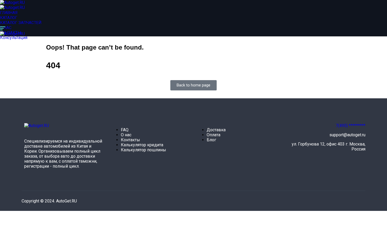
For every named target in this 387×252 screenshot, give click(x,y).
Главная (8, 12)
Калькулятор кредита (142, 144)
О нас (6, 27)
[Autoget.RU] (12, 2)
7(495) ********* (350, 125)
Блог (211, 139)
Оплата (213, 134)
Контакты (130, 139)
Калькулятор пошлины (143, 149)
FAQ (124, 129)
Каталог (8, 17)
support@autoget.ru (347, 134)
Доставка (216, 129)
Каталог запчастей (20, 22)
